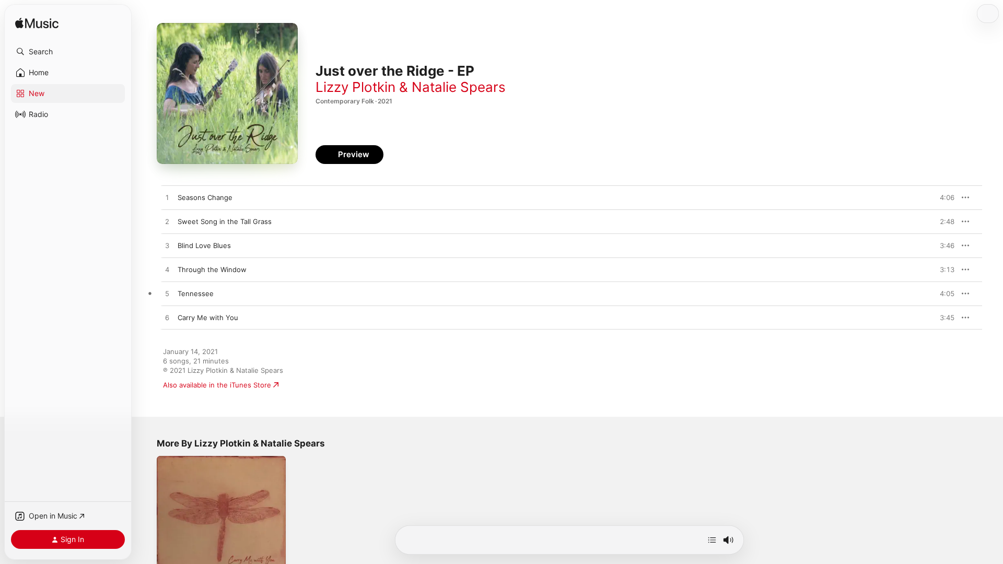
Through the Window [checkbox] (212, 269)
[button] (67, 52)
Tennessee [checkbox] (196, 293)
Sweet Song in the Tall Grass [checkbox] (225, 221)
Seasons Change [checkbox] (205, 197)
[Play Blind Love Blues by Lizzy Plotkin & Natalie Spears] (167, 246)
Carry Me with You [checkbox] (208, 317)
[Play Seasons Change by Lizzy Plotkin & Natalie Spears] (167, 198)
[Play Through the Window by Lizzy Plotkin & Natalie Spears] (167, 270)
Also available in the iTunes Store (217, 385)
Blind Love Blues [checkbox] (204, 245)
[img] (37, 24)
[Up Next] (712, 540)
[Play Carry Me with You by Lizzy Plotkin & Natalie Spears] (167, 318)
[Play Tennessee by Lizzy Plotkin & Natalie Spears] (167, 294)
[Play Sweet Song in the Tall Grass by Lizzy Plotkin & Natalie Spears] (167, 222)
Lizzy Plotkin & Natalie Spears (411, 87)
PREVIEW (942, 197)
